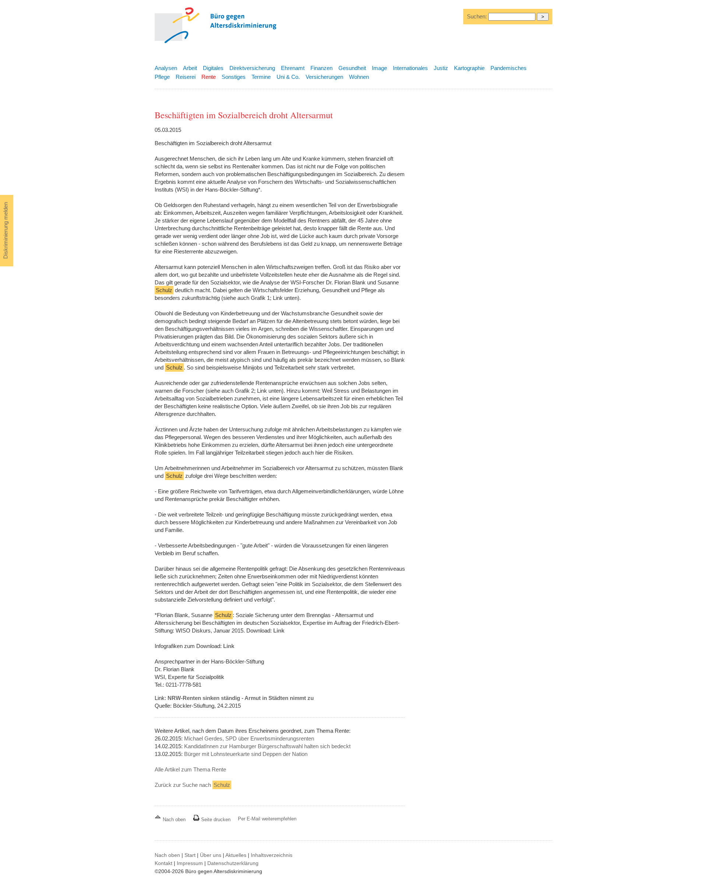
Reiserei (186, 77)
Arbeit (190, 68)
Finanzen (321, 68)
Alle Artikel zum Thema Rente (190, 769)
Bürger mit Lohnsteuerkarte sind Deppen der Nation (245, 754)
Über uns (210, 855)
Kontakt (163, 863)
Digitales (213, 68)
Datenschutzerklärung (232, 863)
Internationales (410, 68)
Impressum (190, 863)
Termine (261, 77)
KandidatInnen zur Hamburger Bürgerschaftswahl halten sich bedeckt (267, 746)
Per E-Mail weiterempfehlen (267, 819)
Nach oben (174, 819)
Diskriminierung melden (6, 230)
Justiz (441, 68)
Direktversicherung (252, 68)
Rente (208, 77)
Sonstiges (234, 77)
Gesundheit (352, 68)
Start (190, 855)
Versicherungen (324, 77)
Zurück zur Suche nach (192, 785)
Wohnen (359, 77)
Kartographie (469, 68)
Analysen (166, 68)
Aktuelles (235, 855)
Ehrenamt (293, 68)
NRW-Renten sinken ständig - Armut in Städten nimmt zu (241, 698)
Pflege (162, 77)
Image (379, 68)
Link (278, 630)
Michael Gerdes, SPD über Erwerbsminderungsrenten (249, 738)
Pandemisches (508, 68)
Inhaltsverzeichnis (271, 855)
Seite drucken (215, 819)
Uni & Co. (288, 77)
